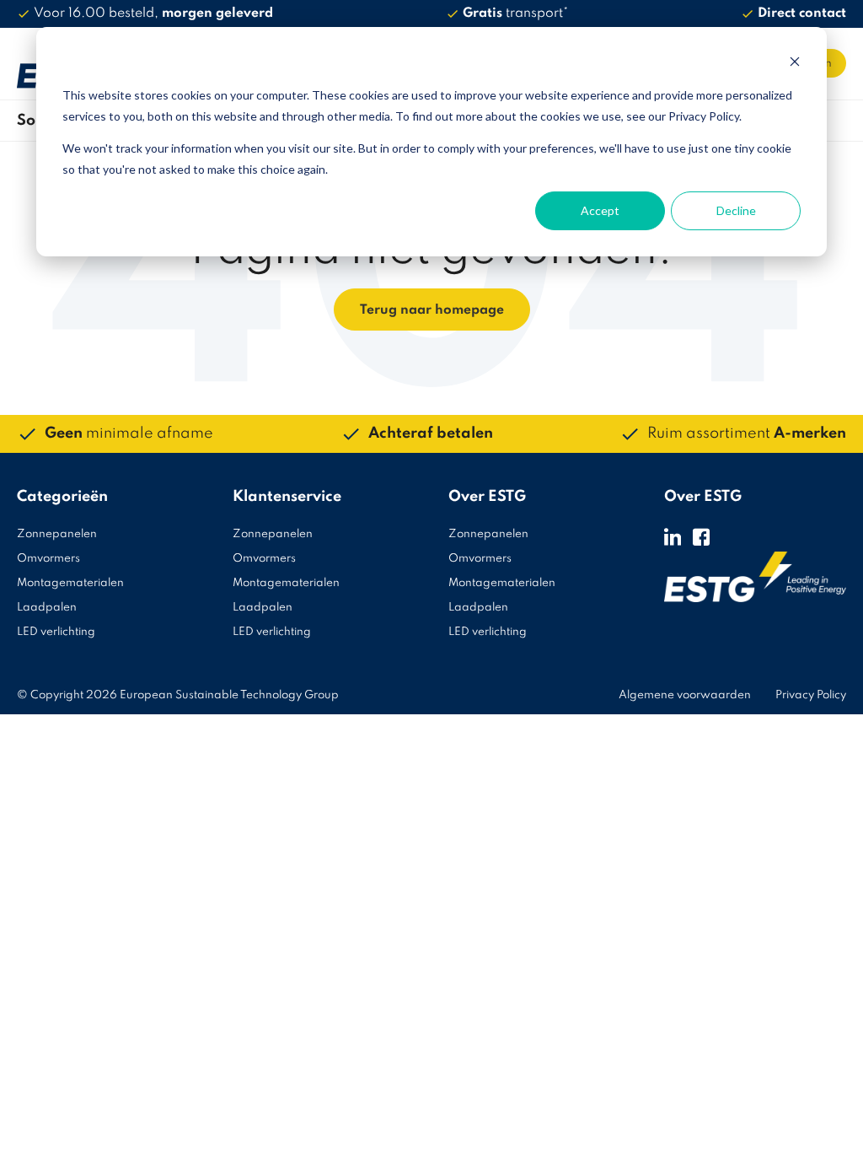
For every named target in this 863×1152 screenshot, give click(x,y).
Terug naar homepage (432, 310)
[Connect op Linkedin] (701, 536)
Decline (736, 210)
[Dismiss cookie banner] (795, 63)
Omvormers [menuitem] (48, 558)
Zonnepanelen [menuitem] (57, 534)
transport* (515, 13)
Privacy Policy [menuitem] (810, 695)
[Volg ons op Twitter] (672, 536)
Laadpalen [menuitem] (47, 607)
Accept (600, 210)
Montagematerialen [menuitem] (70, 583)
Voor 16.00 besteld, (153, 13)
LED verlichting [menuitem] (56, 632)
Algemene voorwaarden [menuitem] (685, 695)
